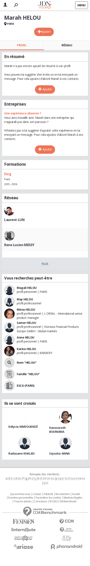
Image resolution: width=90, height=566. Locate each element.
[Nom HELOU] (9, 362)
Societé (76, 494)
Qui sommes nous (20, 494)
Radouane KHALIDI (21, 453)
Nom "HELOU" (26, 362)
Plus (45, 263)
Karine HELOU (26, 349)
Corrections (40, 501)
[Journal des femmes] (23, 521)
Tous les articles (22, 501)
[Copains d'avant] (23, 538)
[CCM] (66, 521)
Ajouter (45, 32)
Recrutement (62, 494)
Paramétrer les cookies (48, 497)
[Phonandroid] (66, 546)
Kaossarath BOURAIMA (57, 430)
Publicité (48, 494)
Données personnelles (20, 497)
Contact (37, 494)
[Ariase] (23, 546)
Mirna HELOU (26, 309)
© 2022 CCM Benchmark (62, 501)
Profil (21, 45)
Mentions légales (73, 497)
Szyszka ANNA (59, 453)
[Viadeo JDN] (66, 538)
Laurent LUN (14, 219)
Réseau (67, 45)
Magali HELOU (27, 288)
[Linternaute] (23, 530)
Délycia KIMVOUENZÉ (23, 427)
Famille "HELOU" (28, 374)
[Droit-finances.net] (66, 529)
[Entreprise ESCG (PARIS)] (9, 385)
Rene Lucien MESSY (19, 245)
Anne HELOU (25, 337)
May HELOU (25, 299)
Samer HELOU (26, 323)
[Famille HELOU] (9, 374)
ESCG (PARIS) (26, 386)
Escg (7, 174)
